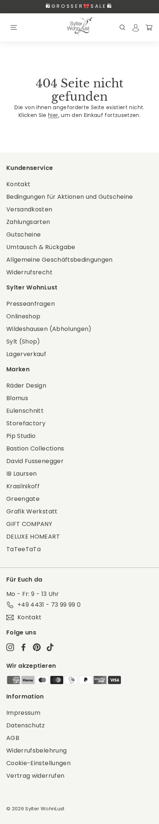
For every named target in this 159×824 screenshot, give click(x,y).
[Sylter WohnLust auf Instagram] (10, 647)
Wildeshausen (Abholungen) (49, 329)
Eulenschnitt (25, 410)
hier (53, 115)
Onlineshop (23, 316)
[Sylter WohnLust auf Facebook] (23, 647)
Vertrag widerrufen (35, 775)
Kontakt (18, 184)
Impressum (23, 713)
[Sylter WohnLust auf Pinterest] (37, 647)
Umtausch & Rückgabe (40, 247)
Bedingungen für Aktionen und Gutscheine (69, 196)
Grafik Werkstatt (32, 511)
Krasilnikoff (23, 486)
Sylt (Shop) (23, 341)
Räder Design (26, 385)
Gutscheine (23, 234)
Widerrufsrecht (29, 272)
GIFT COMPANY (29, 524)
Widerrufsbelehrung (36, 750)
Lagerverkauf (26, 354)
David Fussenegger (35, 461)
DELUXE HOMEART (33, 536)
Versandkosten (29, 209)
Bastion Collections (35, 448)
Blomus (17, 398)
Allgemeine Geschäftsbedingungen (59, 259)
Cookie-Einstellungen (38, 763)
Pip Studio (21, 436)
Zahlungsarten (28, 222)
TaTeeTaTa (23, 549)
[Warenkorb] (149, 27)
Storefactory (25, 423)
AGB (12, 738)
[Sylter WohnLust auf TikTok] (50, 647)
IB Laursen (21, 473)
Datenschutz (25, 725)
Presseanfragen (30, 303)
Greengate (23, 499)
